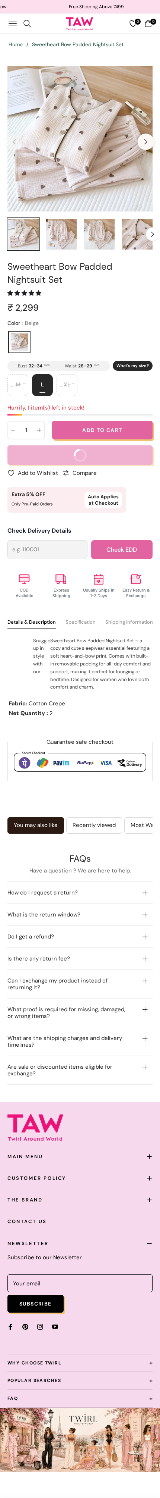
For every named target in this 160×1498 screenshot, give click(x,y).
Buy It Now (107, 458)
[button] (25, 293)
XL (67, 384)
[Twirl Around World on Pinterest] (25, 1327)
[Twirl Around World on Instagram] (40, 1327)
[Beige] (19, 342)
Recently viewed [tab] (94, 825)
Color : (23, 323)
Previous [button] (14, 142)
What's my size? (132, 365)
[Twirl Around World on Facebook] (10, 1327)
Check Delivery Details (39, 531)
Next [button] (146, 142)
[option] (80, 138)
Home (16, 44)
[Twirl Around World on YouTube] (55, 1327)
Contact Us (27, 1221)
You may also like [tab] (36, 825)
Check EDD (121, 550)
